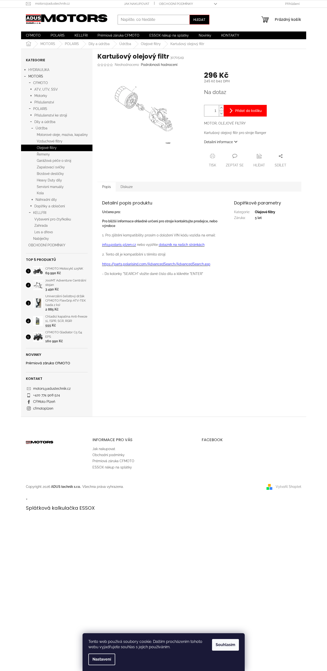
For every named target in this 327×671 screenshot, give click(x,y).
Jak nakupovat (136, 4)
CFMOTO (40, 83)
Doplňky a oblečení (49, 206)
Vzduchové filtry (49, 141)
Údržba (41, 128)
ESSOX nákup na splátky (112, 467)
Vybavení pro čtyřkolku (52, 219)
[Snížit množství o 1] (221, 113)
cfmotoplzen (43, 408)
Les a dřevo (43, 232)
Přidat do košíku (248, 110)
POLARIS (40, 109)
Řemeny (43, 154)
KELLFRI (39, 213)
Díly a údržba (44, 122)
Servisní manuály (50, 187)
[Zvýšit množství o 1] (221, 108)
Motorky (40, 96)
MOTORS (35, 76)
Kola (40, 193)
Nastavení (101, 659)
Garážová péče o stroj (54, 161)
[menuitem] (33, 35)
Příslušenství (44, 102)
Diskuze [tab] (127, 187)
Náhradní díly (46, 200)
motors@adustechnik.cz (52, 388)
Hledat (199, 19)
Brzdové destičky (50, 174)
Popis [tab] (106, 187)
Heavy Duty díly (49, 180)
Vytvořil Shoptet (288, 486)
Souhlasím (225, 644)
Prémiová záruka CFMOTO (48, 363)
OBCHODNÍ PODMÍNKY (46, 245)
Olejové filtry (47, 148)
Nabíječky (41, 239)
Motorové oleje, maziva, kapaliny (62, 135)
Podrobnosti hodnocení (159, 65)
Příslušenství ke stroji (50, 115)
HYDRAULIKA (38, 70)
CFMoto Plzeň (44, 402)
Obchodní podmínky (176, 4)
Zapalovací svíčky (51, 167)
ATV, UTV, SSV (46, 89)
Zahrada (41, 225)
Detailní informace (218, 142)
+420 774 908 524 (46, 395)
